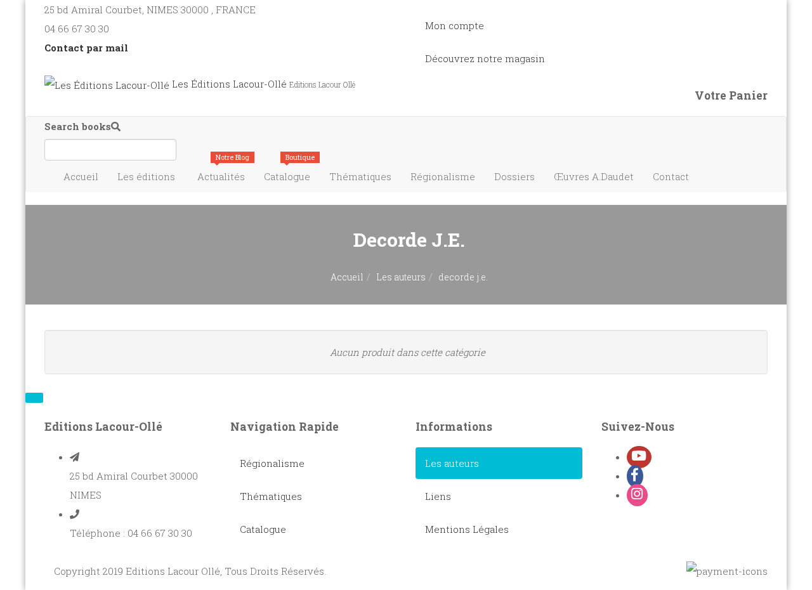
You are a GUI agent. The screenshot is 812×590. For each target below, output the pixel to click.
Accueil (80, 176)
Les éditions (146, 176)
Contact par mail (86, 47)
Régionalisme (442, 176)
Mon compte (454, 25)
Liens (438, 496)
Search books (77, 126)
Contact (671, 176)
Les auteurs (401, 277)
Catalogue (289, 172)
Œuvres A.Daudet (594, 176)
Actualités (223, 172)
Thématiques (360, 176)
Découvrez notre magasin (485, 58)
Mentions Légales (467, 529)
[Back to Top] (34, 398)
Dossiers (514, 176)
